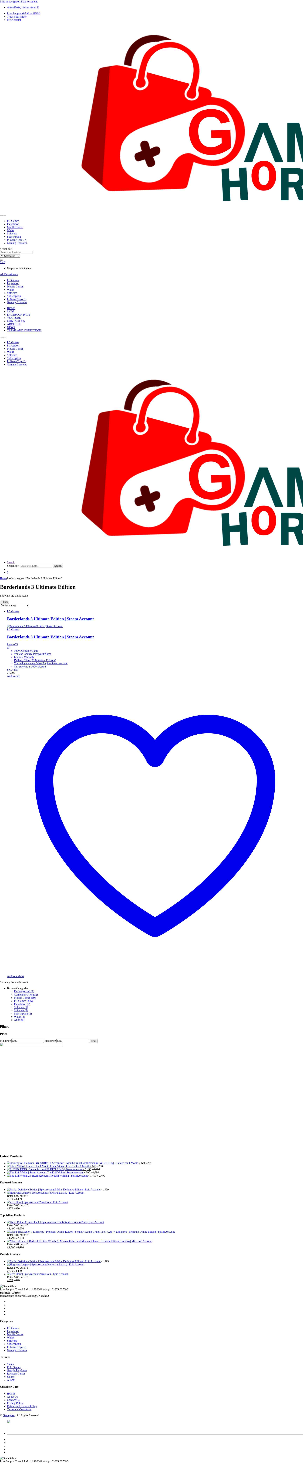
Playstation (13, 223)
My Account (14, 19)
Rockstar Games (16, 1373)
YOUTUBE (14, 317)
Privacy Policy (15, 1403)
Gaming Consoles (17, 242)
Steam (10, 1364)
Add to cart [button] (13, 676)
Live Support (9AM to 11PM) (23, 13)
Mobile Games (15, 227)
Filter (93, 1041)
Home (3, 578)
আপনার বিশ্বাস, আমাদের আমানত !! (23, 7)
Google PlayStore (17, 1370)
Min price (5, 1040)
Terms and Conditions (19, 1409)
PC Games (13, 220)
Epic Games (14, 1367)
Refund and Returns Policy (22, 1406)
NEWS (11, 327)
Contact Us (13, 1399)
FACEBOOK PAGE (19, 314)
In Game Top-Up (16, 239)
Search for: (6, 248)
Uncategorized (24, 991)
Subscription (14, 236)
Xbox (19, 1019)
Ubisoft (11, 1376)
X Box (11, 1379)
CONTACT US (16, 320)
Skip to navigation (10, 1)
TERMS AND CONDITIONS (24, 330)
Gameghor (9, 1415)
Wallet (10, 230)
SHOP (10, 311)
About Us (12, 1396)
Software (12, 233)
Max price (50, 1040)
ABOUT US (14, 324)
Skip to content (29, 1)
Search (11, 562)
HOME (11, 308)
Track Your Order (16, 16)
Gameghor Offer (26, 994)
